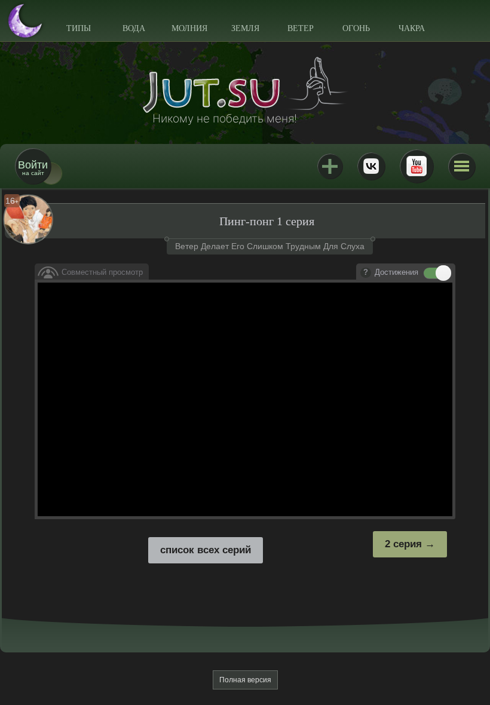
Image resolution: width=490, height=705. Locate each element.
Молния (189, 28)
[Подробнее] (365, 273)
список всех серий (205, 550)
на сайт (33, 167)
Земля (245, 28)
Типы (78, 28)
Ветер (300, 28)
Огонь (356, 28)
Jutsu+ (329, 166)
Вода (133, 28)
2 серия (403, 544)
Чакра (412, 28)
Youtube (416, 166)
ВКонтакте (371, 166)
